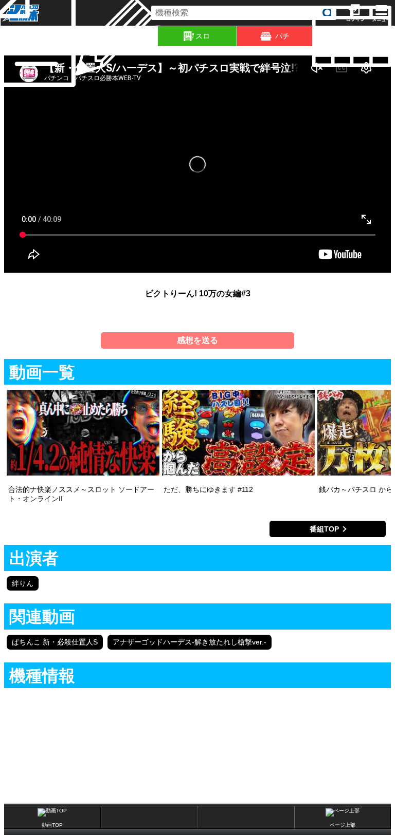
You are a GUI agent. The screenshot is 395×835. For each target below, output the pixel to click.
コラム (156, 36)
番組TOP (324, 529)
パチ (282, 36)
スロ (202, 36)
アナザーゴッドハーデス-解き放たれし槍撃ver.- (189, 642)
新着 (77, 36)
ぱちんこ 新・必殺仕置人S (55, 642)
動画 (393, 36)
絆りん (22, 583)
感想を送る (197, 340)
